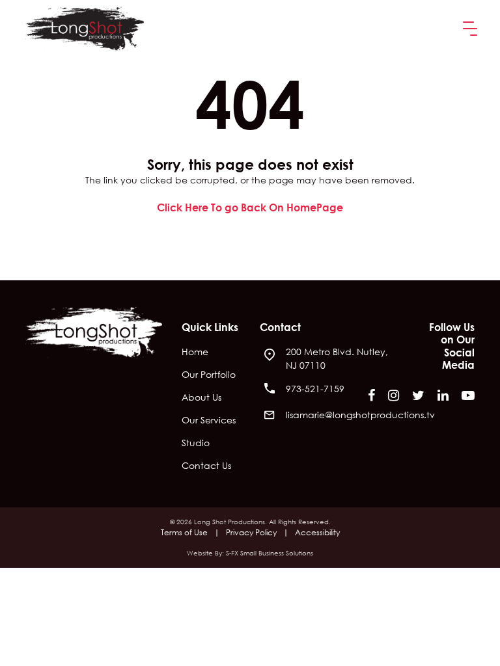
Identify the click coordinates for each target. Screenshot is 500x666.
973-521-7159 (315, 388)
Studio (196, 443)
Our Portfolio (209, 375)
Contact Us (206, 466)
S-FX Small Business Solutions (269, 553)
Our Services (209, 421)
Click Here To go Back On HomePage (250, 207)
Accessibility (317, 532)
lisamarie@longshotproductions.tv (360, 414)
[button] (467, 28)
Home (195, 352)
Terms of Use (184, 532)
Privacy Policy (251, 532)
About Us (201, 398)
